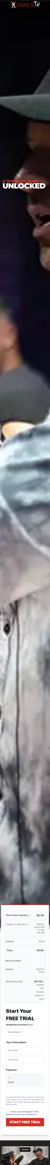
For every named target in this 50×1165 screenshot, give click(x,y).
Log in (30, 1025)
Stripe (11, 1082)
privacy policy (11, 1104)
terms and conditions (25, 1114)
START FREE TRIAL (25, 1122)
